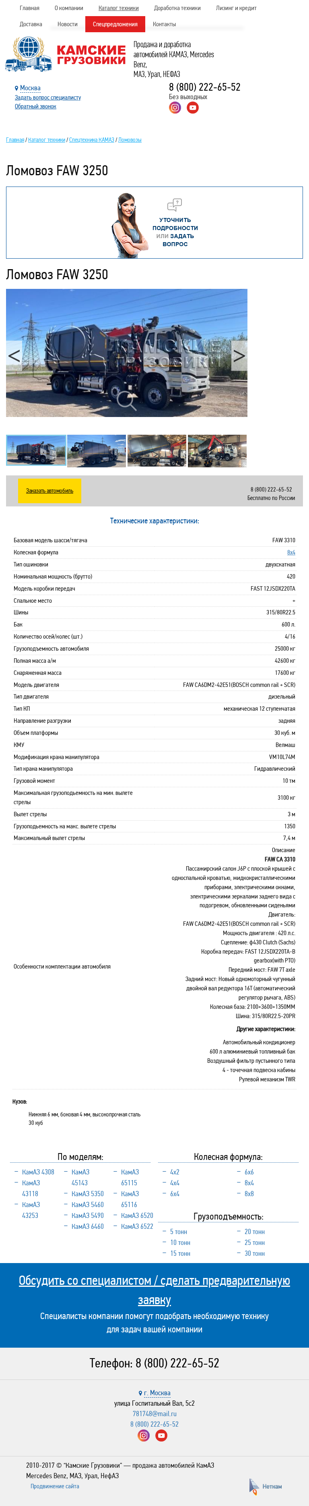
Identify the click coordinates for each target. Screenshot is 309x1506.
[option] (126, 353)
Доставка (31, 24)
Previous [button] (14, 355)
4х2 (174, 1172)
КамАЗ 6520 (137, 1215)
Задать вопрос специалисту (48, 97)
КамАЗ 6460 (88, 1226)
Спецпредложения (115, 24)
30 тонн (255, 1253)
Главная (29, 8)
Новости (68, 24)
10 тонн (180, 1242)
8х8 (249, 1193)
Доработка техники (177, 8)
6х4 (174, 1193)
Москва (30, 87)
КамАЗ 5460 (88, 1204)
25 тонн (255, 1242)
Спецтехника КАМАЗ (91, 139)
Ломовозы (130, 139)
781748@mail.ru (155, 1413)
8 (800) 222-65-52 (205, 87)
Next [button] (239, 355)
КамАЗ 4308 (38, 1172)
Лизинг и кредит (236, 8)
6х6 (249, 1172)
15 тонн (180, 1253)
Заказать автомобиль (49, 490)
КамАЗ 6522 (137, 1226)
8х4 (291, 552)
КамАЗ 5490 (88, 1215)
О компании (69, 8)
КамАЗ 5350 (88, 1193)
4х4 (174, 1182)
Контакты (164, 24)
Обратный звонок (35, 106)
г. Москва (157, 1392)
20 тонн (255, 1231)
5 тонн (178, 1231)
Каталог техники (119, 8)
